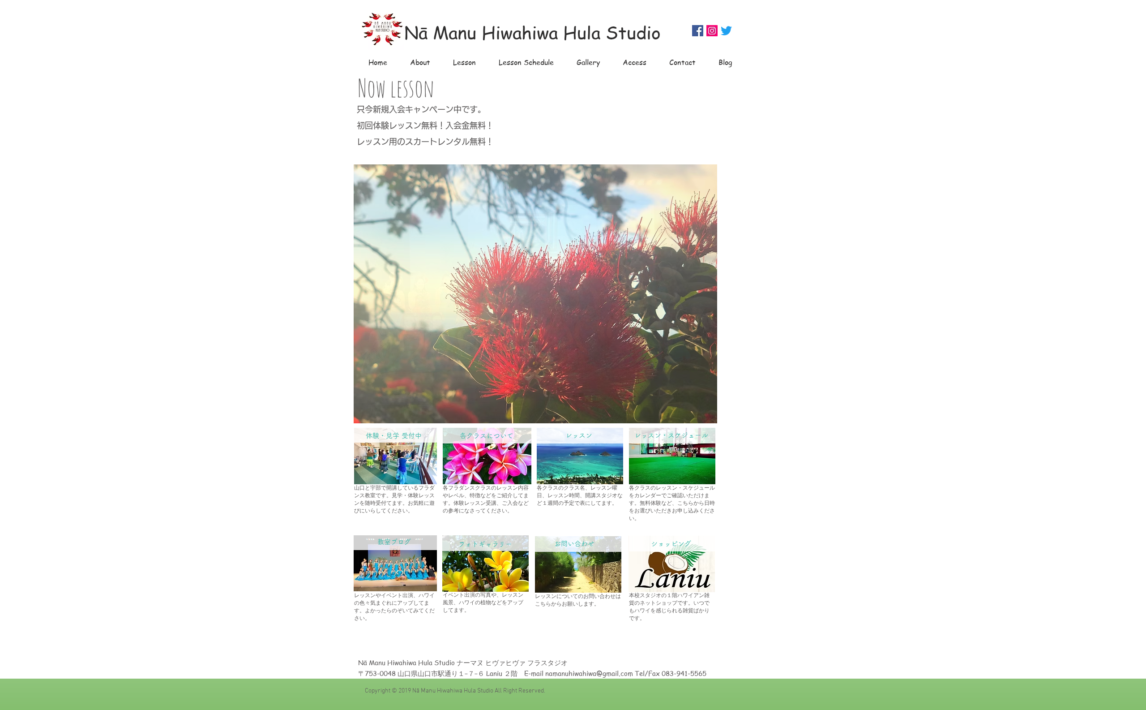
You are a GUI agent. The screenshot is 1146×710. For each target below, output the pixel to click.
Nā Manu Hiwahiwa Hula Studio (532, 32)
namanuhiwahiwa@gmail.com (589, 673)
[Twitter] (726, 30)
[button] (535, 293)
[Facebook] (697, 30)
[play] (695, 415)
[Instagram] (712, 30)
